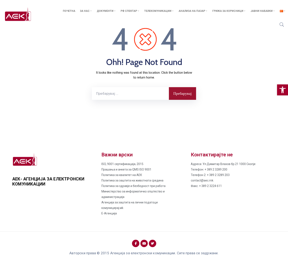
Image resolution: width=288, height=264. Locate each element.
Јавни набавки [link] (261, 10)
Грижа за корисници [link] (227, 10)
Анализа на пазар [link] (192, 10)
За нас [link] (85, 10)
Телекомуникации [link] (157, 10)
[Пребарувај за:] (130, 93)
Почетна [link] (69, 10)
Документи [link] (105, 10)
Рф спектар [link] (129, 10)
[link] (282, 89)
